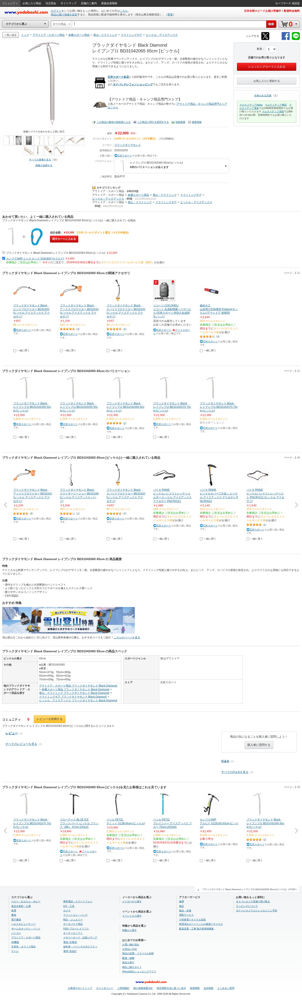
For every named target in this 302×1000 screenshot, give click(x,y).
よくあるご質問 (225, 988)
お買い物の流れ (130, 944)
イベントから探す (132, 915)
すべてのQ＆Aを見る (234, 772)
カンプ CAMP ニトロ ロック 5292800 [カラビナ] (35, 258)
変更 (170, 14)
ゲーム (15, 951)
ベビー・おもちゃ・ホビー (25, 901)
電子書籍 (16, 919)
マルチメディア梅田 (276, 104)
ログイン (56, 10)
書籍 (13, 915)
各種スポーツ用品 (138, 195)
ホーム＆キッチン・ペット (25, 928)
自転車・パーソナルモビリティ (80, 946)
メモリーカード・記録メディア (80, 937)
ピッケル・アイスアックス (108, 198)
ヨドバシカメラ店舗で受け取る (253, 901)
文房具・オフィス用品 (23, 946)
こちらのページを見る (127, 637)
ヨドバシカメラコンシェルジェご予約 (256, 910)
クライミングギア (191, 195)
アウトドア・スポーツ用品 (108, 191)
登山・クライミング (165, 195)
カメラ (67, 910)
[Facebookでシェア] (286, 39)
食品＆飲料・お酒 (21, 906)
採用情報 (195, 988)
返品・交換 (185, 910)
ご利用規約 (123, 988)
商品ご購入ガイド (132, 967)
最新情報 (197, 122)
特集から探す (129, 930)
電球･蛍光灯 (70, 951)
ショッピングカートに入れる (266, 66)
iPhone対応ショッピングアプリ (139, 971)
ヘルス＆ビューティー (23, 924)
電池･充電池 (70, 942)
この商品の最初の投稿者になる (114, 122)
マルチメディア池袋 (273, 111)
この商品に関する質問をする (153, 122)
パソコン (16, 933)
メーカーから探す (132, 901)
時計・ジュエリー (73, 919)
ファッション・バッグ (75, 915)
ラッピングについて (247, 906)
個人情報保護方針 (143, 988)
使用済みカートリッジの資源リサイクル (201, 924)
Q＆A (225, 761)
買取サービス (186, 915)
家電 (13, 910)
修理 (181, 901)
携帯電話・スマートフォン (77, 901)
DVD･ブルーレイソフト (76, 928)
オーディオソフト (73, 933)
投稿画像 (180, 122)
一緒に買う (23, 350)
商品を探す (128, 962)
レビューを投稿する (50, 719)
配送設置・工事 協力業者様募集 (196, 928)
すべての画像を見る (40, 159)
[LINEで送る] (296, 39)
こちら (124, 10)
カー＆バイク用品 (73, 924)
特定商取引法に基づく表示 (171, 988)
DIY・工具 (69, 906)
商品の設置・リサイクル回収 (138, 953)
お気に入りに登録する (266, 80)
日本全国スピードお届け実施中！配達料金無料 (272, 10)
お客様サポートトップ (80, 988)
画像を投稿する (43, 165)
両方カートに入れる (64, 238)
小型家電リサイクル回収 (192, 919)
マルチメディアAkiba (250, 104)
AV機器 (15, 942)
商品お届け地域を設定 (64, 14)
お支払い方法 (129, 949)
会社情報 (208, 988)
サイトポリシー (104, 988)
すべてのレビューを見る (21, 744)
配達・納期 (128, 958)
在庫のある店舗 (262, 95)
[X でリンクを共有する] (265, 39)
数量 (259, 48)
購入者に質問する (258, 744)
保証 (181, 906)
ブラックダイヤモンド (127, 145)
